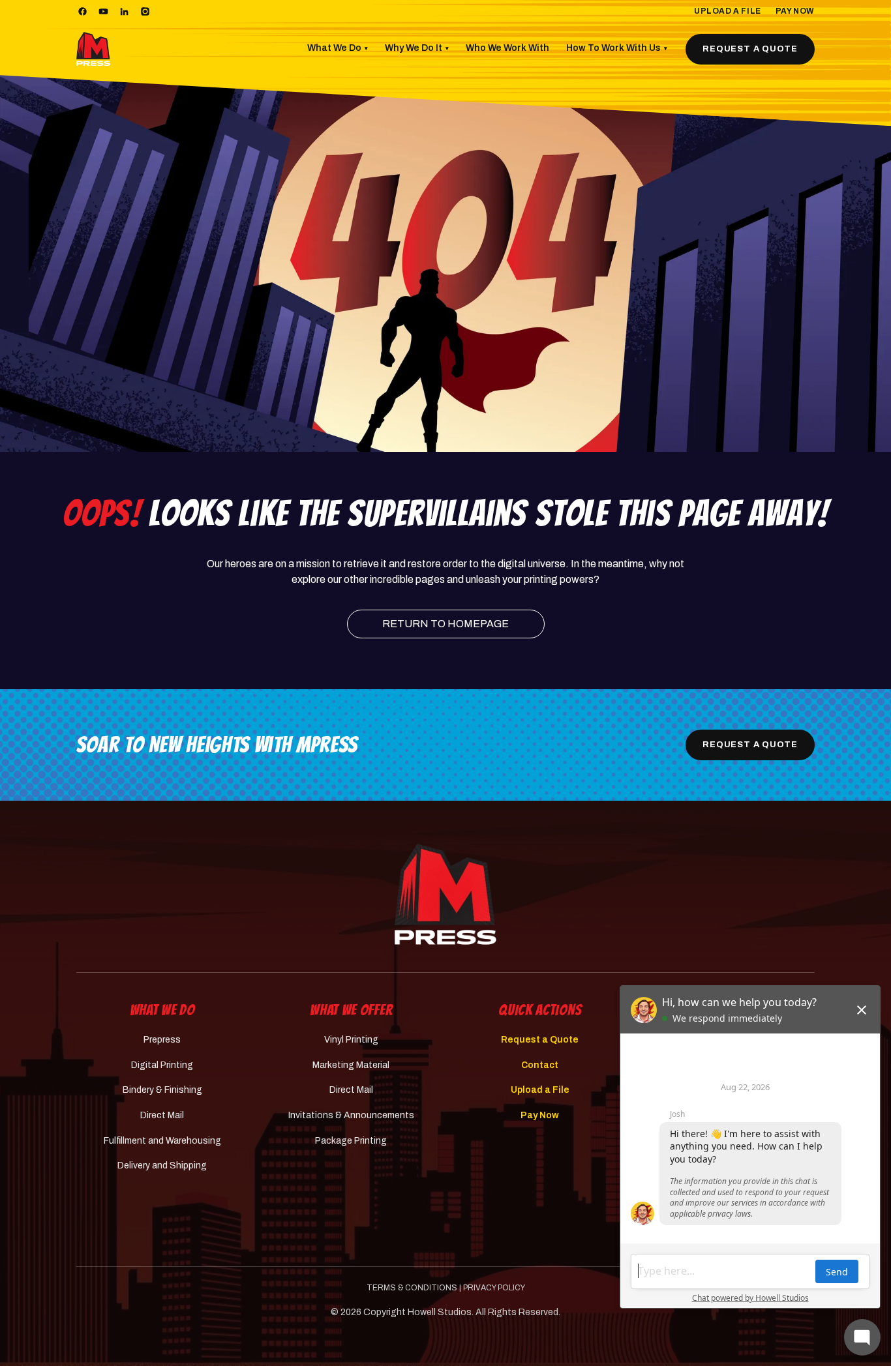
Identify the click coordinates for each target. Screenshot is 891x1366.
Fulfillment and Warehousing (162, 1141)
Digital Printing (162, 1065)
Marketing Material (350, 1065)
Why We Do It (417, 48)
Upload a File (727, 11)
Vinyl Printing (351, 1040)
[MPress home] (445, 894)
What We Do (337, 48)
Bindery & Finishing (162, 1090)
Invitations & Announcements (351, 1115)
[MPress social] (82, 12)
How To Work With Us (616, 48)
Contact (539, 1065)
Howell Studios (440, 1312)
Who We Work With (507, 48)
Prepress (162, 1040)
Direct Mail (162, 1115)
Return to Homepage (445, 623)
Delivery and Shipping (162, 1165)
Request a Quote (750, 48)
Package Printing (351, 1141)
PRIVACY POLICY (494, 1287)
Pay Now (795, 11)
